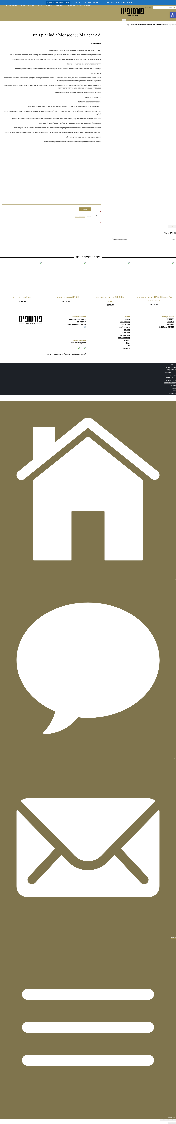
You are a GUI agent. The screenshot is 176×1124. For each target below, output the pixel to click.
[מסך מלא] (170, 1120)
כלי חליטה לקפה (124, 327)
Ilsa (129, 346)
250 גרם (87, 5)
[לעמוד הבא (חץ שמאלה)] (170, 1123)
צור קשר (30, 5)
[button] (173, 15)
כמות (172, 226)
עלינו (23, 5)
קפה (170, 25)
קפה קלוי (71, 5)
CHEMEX (170, 319)
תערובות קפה (126, 324)
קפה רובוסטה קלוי (124, 338)
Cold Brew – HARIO (166, 327)
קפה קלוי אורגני (125, 322)
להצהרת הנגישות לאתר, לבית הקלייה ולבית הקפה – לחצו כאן (66, 354)
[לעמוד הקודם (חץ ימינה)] (174, 1123)
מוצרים (49, 5)
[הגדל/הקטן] (174, 1120)
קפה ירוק (59, 5)
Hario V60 (170, 322)
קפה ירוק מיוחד (162, 25)
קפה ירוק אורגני (125, 335)
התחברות (13, 5)
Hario (128, 343)
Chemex (127, 340)
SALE (79, 5)
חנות (174, 25)
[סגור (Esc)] (162, 1120)
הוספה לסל (85, 209)
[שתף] (166, 1120)
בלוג (40, 5)
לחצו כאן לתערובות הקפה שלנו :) (58, 2)
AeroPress (170, 324)
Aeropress (126, 348)
